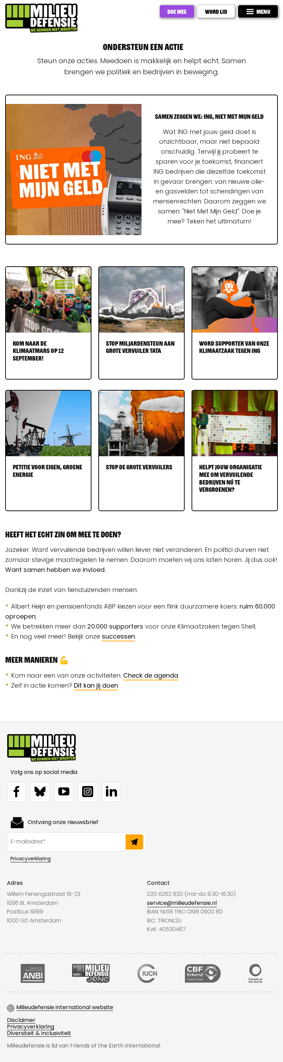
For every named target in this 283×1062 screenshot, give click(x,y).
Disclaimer (21, 1020)
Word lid (216, 11)
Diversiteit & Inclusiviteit (39, 1033)
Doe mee (176, 11)
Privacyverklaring (30, 858)
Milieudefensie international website (64, 1007)
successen (118, 636)
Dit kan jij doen (96, 685)
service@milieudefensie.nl (182, 903)
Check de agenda (150, 675)
